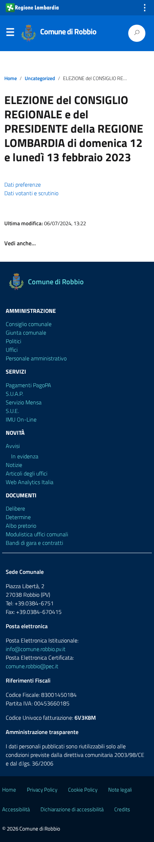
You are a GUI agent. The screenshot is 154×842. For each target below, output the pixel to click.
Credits (122, 809)
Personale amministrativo (36, 358)
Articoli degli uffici (26, 473)
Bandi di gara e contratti (34, 542)
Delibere (15, 508)
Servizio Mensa (24, 402)
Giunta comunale (26, 332)
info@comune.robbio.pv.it (36, 649)
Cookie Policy (82, 790)
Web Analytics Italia (29, 482)
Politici (13, 341)
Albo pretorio (21, 525)
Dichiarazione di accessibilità (72, 809)
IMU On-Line (21, 419)
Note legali (120, 790)
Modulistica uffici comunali (37, 534)
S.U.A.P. (14, 393)
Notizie (14, 465)
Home (10, 78)
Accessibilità (16, 809)
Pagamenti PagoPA (28, 385)
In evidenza (24, 456)
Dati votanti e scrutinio (31, 193)
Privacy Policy (42, 790)
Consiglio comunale (29, 324)
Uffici (12, 349)
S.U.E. (12, 411)
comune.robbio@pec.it (32, 666)
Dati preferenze (22, 184)
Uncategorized (40, 78)
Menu (10, 34)
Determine (18, 517)
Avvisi (13, 446)
